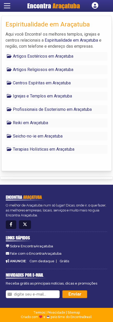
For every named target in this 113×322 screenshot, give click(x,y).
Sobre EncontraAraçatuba (31, 246)
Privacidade (56, 312)
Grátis (64, 261)
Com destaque (41, 261)
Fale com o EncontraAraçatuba (35, 253)
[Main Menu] (7, 6)
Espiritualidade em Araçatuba (71, 40)
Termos (39, 312)
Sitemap (74, 312)
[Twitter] (25, 224)
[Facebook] (11, 224)
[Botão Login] (95, 5)
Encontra (53, 6)
